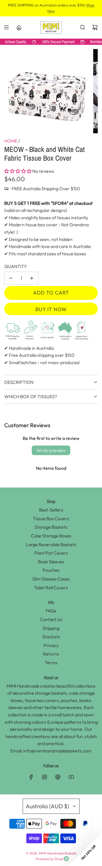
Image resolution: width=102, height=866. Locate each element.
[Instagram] (44, 777)
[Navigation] (6, 27)
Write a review (51, 450)
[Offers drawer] (18, 27)
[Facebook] (31, 777)
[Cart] (95, 27)
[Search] (82, 27)
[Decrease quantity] (11, 278)
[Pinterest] (58, 777)
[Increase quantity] (32, 278)
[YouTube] (71, 777)
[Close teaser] (66, 858)
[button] (17, 171)
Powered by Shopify (51, 859)
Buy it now (51, 309)
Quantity (15, 266)
